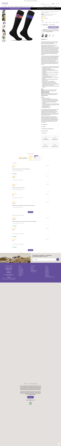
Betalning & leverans (34, 270)
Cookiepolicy (20, 274)
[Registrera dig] (57, 259)
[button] (43, 18)
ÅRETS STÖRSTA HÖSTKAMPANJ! (15, 8)
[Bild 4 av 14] (3, 23)
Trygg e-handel (21, 271)
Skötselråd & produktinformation (48, 128)
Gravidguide (47, 270)
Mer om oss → (30, 397)
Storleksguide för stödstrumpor (49, 276)
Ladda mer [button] (30, 212)
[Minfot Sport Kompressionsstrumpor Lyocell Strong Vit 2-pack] (53, 35)
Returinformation (33, 271)
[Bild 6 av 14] (3, 30)
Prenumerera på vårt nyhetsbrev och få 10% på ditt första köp (46, 8)
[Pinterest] (33, 400)
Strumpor (42, 11)
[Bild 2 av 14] (3, 15)
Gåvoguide (46, 271)
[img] (14, 165)
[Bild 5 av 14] (3, 26)
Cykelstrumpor (46, 11)
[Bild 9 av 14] (3, 42)
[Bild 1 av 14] (3, 11)
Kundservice (45, 133)
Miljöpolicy (20, 275)
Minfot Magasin (21, 270)
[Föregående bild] (7, 26)
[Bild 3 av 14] (3, 19)
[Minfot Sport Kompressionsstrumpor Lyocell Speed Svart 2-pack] (42, 35)
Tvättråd (44, 126)
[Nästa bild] (38, 26)
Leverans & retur (45, 130)
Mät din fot (46, 274)
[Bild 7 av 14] (3, 34)
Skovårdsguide (47, 275)
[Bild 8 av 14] (3, 38)
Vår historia (20, 267)
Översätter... (15, 173)
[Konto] (57, 4)
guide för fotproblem (32, 394)
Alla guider (46, 267)
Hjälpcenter (32, 267)
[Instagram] (28, 400)
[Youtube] (30, 400)
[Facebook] (27, 400)
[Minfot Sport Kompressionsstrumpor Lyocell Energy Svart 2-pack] (46, 35)
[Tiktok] (32, 400)
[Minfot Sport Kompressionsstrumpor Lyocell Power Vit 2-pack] (49, 35)
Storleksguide (45, 24)
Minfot (46, 39)
